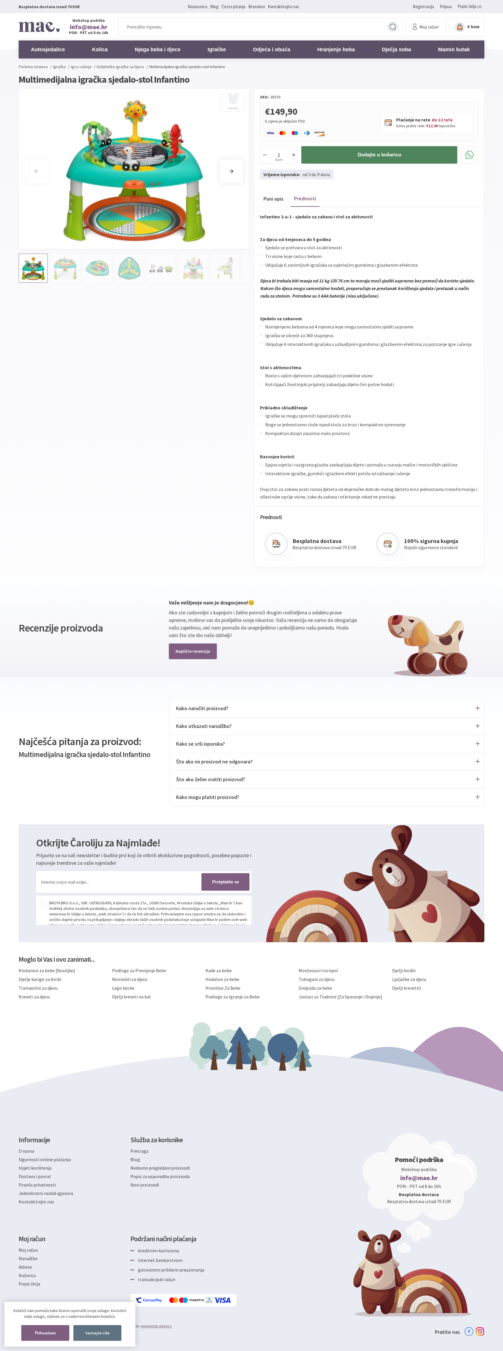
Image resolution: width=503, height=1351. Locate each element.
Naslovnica (197, 6)
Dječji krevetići (406, 988)
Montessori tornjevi (318, 970)
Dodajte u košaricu (379, 155)
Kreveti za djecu (34, 997)
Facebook (469, 1331)
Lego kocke (123, 988)
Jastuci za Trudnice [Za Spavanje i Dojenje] (340, 997)
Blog (214, 6)
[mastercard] (174, 1300)
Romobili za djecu (129, 979)
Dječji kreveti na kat (131, 997)
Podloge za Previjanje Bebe (139, 970)
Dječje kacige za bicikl (40, 979)
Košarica (27, 1275)
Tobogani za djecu (316, 979)
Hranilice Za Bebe (223, 988)
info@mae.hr (88, 27)
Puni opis (273, 198)
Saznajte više (97, 1333)
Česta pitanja (233, 6)
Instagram (480, 1331)
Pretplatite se (225, 881)
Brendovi (256, 6)
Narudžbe (28, 1258)
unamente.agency (156, 1326)
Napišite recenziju (193, 651)
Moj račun (28, 1250)
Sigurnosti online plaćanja (45, 1159)
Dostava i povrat (35, 1176)
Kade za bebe (219, 970)
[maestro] (192, 1300)
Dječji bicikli (404, 970)
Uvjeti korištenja (35, 1168)
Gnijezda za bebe (315, 988)
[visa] (223, 1300)
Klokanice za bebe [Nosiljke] (47, 970)
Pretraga (393, 27)
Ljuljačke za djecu (409, 979)
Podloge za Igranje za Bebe (233, 997)
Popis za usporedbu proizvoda (160, 1176)
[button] (231, 171)
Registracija (423, 6)
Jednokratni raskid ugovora (46, 1193)
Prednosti (305, 198)
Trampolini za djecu (38, 988)
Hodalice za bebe (222, 979)
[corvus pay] (149, 1300)
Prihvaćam (45, 1333)
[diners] (209, 1300)
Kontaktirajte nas (283, 6)
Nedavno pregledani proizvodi (160, 1168)
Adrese (25, 1267)
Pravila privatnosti (37, 1185)
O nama (26, 1151)
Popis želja (29, 1284)
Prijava (446, 6)
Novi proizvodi (144, 1185)
